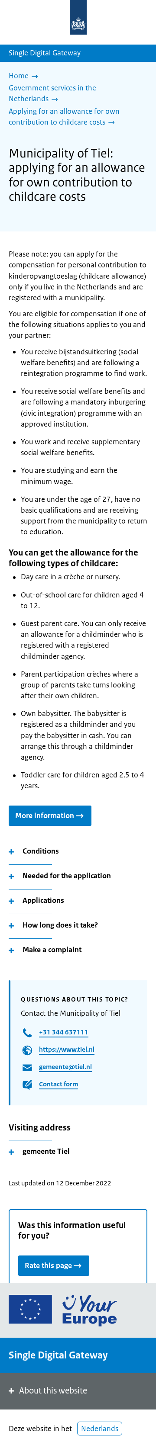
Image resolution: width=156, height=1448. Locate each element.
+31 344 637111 (63, 1032)
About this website (53, 1390)
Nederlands (99, 1428)
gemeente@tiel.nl (65, 1067)
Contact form (58, 1084)
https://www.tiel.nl (66, 1049)
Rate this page (48, 1265)
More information (44, 815)
